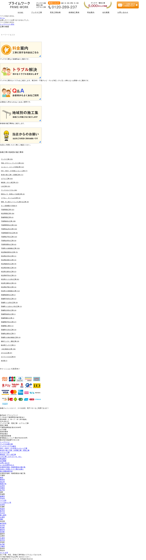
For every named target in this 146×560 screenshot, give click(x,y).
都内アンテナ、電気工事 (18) (10, 341)
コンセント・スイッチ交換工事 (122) (12, 167)
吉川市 (2, 525)
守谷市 (2, 498)
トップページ (5, 442)
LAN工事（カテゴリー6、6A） (11, 456)
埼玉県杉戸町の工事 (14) (8, 287)
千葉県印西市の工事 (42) (8, 244)
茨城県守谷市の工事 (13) (8, 298)
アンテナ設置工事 (6, 444)
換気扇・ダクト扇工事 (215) (9, 182)
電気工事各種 (55, 12)
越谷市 (2, 530)
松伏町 (2, 527)
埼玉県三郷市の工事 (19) (8, 283)
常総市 (2, 509)
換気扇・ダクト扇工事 (8, 454)
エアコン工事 (5, 452)
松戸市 (2, 490)
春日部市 (3, 523)
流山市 (2, 482)
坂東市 (2, 496)
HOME (20, 12)
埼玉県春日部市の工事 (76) (9, 252)
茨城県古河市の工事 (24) (8, 310)
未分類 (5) (4, 360)
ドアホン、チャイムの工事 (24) (10, 198)
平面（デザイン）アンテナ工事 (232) (12, 163)
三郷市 (2, 546)
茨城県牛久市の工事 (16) (8, 329)
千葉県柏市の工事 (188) (8, 221)
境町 (1, 519)
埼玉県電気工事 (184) (7, 213)
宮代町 (2, 532)
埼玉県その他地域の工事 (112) (10, 291)
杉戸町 (2, 544)
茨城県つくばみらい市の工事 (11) (11, 306)
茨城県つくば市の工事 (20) (9, 302)
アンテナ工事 (36, 12)
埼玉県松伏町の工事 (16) (8, 260)
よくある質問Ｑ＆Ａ (7, 465)
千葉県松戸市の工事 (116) (9, 236)
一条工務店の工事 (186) (8, 349)
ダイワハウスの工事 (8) (8, 357)
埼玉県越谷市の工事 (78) (8, 264)
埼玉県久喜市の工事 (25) (8, 271)
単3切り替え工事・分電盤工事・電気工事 (14, 450)
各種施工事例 (74, 12)
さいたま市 (4, 552)
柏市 (1, 477)
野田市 (2, 479)
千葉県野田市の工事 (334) (9, 225)
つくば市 (3, 500)
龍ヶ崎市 (3, 515)
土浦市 (2, 517)
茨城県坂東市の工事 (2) (8, 295)
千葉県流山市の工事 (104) (9, 229)
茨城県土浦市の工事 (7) (8, 333)
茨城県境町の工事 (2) (7, 318)
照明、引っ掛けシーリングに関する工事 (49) (15, 202)
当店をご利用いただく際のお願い (12, 469)
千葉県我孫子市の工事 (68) (9, 233)
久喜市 (2, 538)
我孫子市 (3, 484)
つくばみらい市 (5, 502)
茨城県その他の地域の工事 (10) (10, 337)
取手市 (2, 511)
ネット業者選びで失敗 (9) (9, 205)
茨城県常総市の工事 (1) (8, 314)
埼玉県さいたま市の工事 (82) (10, 279)
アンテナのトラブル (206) (9, 190)
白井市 (2, 486)
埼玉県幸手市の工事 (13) (8, 275)
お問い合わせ (122, 12)
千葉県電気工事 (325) (7, 209)
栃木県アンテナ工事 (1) (8, 345)
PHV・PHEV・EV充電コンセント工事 (13, 448)
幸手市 (2, 540)
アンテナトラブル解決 (8, 446)
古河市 (2, 504)
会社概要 (106, 12)
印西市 (2, 488)
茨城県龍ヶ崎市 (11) (7, 326)
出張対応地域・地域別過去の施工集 (12, 467)
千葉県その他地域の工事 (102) (10, 248)
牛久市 (2, 513)
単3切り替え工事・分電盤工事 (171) (12, 175)
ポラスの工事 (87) (6, 353)
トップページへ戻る (7, 24)
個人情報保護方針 (6, 471)
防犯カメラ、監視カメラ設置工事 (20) (13, 194)
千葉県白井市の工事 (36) (8, 240)
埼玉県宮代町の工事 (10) (8, 267)
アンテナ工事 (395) (7, 159)
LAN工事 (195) (5, 186)
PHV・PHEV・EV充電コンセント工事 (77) (14, 171)
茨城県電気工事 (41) (7, 217)
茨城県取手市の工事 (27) (8, 322)
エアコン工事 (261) (7, 178)
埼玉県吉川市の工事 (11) (8, 256)
